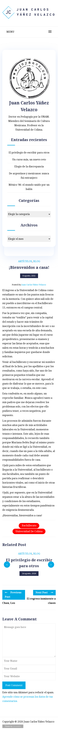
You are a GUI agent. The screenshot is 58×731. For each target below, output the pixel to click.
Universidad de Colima (29, 531)
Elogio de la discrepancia (29, 166)
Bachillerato (29, 525)
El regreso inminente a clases (41, 600)
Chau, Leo (8, 603)
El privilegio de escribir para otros (29, 152)
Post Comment (13, 685)
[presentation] (7, 564)
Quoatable (17, 726)
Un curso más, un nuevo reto (29, 159)
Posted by (29, 285)
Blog (36, 261)
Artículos (25, 261)
